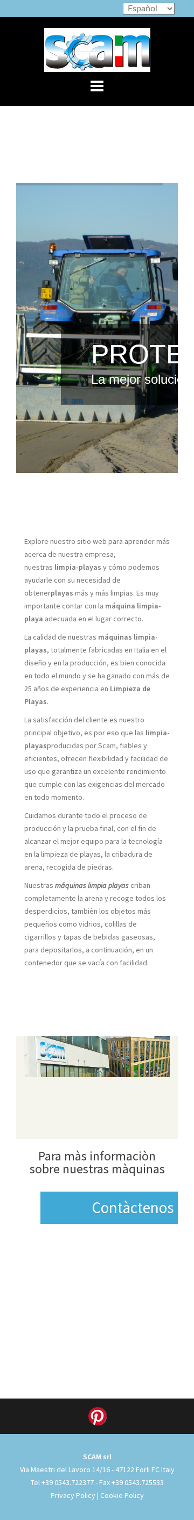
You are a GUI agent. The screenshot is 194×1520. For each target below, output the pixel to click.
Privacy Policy (73, 1495)
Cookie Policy (122, 1495)
